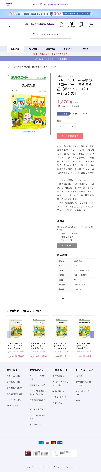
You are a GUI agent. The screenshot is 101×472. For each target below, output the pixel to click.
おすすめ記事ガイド (37, 401)
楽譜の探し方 (58, 391)
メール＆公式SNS (37, 409)
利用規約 (79, 376)
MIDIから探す (12, 405)
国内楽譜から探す (14, 382)
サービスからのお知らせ (37, 417)
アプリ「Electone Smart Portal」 (38, 392)
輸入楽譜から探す (14, 388)
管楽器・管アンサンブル (34, 66)
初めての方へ (58, 376)
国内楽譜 (15, 48)
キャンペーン (35, 424)
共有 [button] (62, 298)
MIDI (85, 48)
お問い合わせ (58, 403)
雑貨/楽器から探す (15, 393)
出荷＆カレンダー (60, 397)
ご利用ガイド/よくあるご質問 (60, 384)
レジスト (68, 48)
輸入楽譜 (33, 48)
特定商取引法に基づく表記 (83, 384)
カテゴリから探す (14, 376)
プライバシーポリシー (83, 393)
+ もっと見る (67, 245)
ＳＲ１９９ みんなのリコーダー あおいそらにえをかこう (83, 345)
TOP (9, 66)
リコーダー (53, 66)
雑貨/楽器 (50, 48)
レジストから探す (14, 399)
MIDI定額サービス (37, 385)
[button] (61, 24)
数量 (59, 120)
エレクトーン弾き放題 (37, 377)
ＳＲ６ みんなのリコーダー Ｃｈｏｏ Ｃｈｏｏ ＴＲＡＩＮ (15, 345)
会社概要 (79, 400)
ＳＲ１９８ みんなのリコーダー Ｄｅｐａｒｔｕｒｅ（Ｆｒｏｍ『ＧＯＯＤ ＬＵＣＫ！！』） (61, 345)
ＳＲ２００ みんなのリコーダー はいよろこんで (38, 345)
